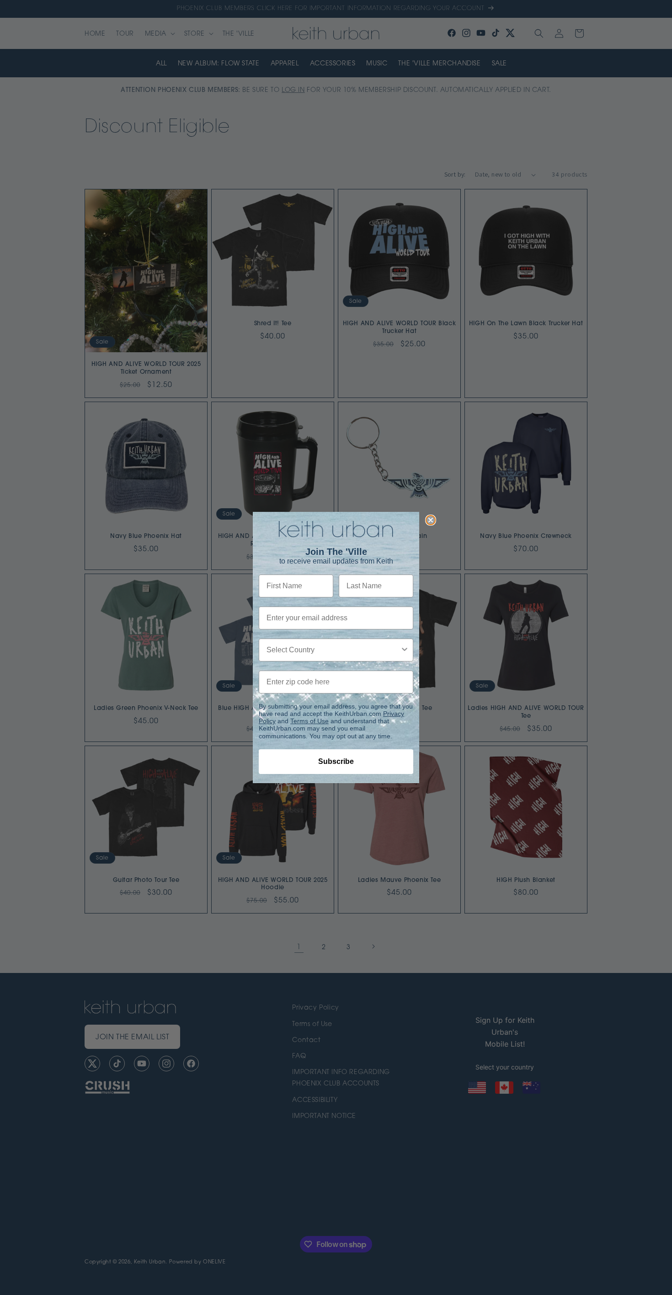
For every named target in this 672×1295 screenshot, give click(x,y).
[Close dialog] (430, 520)
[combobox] (333, 650)
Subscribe (336, 761)
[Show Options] (404, 650)
